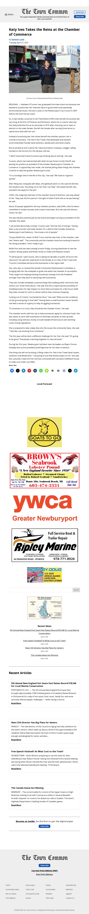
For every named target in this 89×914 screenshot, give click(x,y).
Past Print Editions (44, 874)
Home (8, 885)
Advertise (80, 12)
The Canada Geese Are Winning (44, 655)
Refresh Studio (70, 910)
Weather (49, 894)
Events (48, 885)
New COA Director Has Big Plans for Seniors (44, 648)
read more (16, 703)
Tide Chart (50, 898)
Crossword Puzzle (32, 894)
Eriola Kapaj (50, 910)
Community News (12, 889)
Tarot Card (30, 889)
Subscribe (80, 16)
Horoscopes (30, 885)
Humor (28, 898)
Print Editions (11, 898)
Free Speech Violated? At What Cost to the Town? (44, 640)
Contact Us (70, 898)
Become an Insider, (26, 821)
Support (69, 894)
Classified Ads (71, 885)
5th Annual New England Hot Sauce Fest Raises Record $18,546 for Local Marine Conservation (43, 684)
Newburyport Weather (44, 412)
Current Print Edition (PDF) (45, 870)
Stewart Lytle (17, 39)
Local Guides (50, 889)
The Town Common (29, 910)
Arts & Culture (11, 894)
